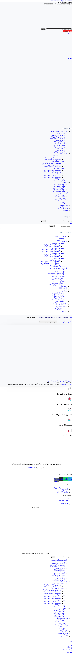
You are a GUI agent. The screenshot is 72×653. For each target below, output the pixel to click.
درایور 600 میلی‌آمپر (59, 186)
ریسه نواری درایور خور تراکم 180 (51, 165)
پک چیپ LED (61, 148)
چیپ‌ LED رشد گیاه (59, 142)
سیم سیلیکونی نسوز (61, 301)
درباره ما (66, 504)
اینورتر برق (62, 198)
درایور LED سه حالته (59, 191)
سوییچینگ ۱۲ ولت (60, 195)
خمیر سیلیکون (63, 289)
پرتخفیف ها (65, 501)
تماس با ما (65, 498)
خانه (70, 317)
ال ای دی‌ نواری (62, 241)
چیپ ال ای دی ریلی (59, 145)
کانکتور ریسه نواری (59, 180)
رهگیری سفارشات (63, 500)
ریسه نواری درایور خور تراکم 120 (51, 163)
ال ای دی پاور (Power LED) (57, 138)
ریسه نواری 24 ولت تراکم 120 (52, 175)
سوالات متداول (64, 503)
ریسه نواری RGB (60, 179)
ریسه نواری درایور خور (58, 161)
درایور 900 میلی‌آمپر (59, 187)
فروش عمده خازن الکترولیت (58, 303)
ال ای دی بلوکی (60, 150)
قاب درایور (62, 203)
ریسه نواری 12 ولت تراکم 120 (52, 170)
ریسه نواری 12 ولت (59, 168)
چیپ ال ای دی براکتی (58, 147)
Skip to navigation (55, 0)
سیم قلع (62, 202)
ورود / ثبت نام (64, 636)
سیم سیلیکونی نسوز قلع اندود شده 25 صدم (59, 381)
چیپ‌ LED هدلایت (60, 143)
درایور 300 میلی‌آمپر (59, 184)
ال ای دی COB (60, 140)
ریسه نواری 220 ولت (59, 155)
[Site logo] (63, 27)
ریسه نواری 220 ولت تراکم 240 (52, 159)
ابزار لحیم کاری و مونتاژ (60, 236)
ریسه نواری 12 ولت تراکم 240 (52, 172)
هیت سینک (64, 311)
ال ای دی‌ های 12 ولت (58, 135)
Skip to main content (66, 0)
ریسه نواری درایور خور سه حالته (52, 166)
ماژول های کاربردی (61, 304)
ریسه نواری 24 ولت (59, 173)
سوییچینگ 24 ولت (60, 196)
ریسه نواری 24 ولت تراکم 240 (52, 177)
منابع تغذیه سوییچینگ (61, 306)
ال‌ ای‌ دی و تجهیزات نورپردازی (58, 268)
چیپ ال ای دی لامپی (59, 133)
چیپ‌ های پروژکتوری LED (57, 137)
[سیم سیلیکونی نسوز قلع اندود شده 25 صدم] (57, 352)
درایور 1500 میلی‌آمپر (59, 189)
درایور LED (64, 291)
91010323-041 (32, 467)
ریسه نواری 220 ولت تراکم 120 (52, 157)
